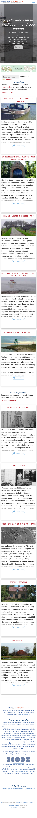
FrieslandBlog (6, 87)
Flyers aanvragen (29, 789)
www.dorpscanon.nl (8, 400)
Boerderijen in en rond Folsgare (19, 524)
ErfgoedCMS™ (24, 805)
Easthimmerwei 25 (18, 582)
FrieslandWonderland (8, 802)
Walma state (18, 640)
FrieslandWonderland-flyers (23, 771)
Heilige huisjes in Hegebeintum (18, 216)
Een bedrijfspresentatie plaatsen (12, 789)
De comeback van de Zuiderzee (18, 332)
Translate (8, 80)
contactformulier (7, 92)
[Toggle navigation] (33, 2)
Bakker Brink (18, 466)
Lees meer (18, 47)
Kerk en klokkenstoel (18, 408)
